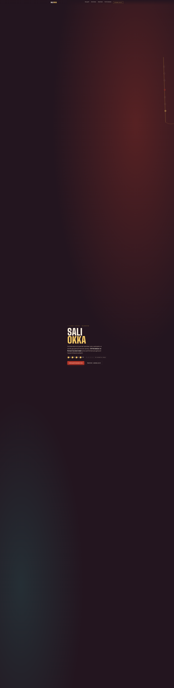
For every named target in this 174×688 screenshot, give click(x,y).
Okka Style (100, 1)
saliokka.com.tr (118, 2)
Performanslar (108, 1)
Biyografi (87, 1)
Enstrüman (93, 1)
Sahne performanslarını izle (76, 363)
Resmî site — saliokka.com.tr (94, 363)
